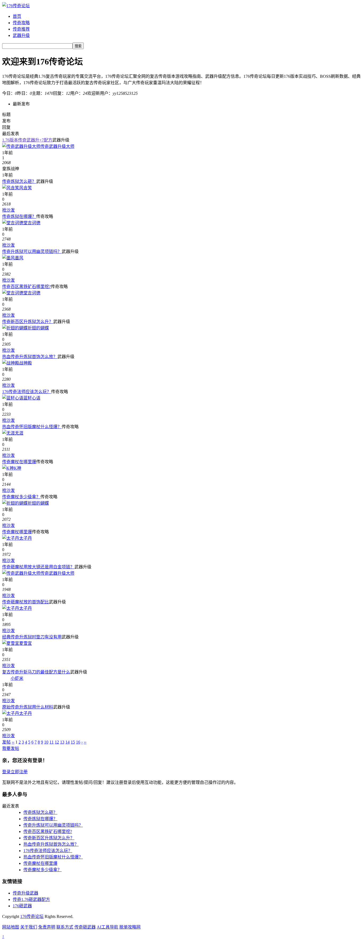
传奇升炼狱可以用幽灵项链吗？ (32, 251)
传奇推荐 (21, 29)
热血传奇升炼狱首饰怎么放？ (29, 356)
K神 (17, 468)
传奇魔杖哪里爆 (17, 532)
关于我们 (28, 927)
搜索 (78, 46)
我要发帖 (10, 748)
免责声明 (46, 927)
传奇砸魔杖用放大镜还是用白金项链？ (38, 567)
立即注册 (19, 772)
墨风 (19, 258)
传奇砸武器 (85, 927)
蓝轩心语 (31, 398)
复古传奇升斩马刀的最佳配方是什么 (36, 672)
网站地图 (10, 927)
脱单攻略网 (130, 927)
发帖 (6, 742)
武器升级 (21, 35)
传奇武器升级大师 (57, 146)
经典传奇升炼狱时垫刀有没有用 (32, 637)
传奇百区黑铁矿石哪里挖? (26, 286)
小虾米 (17, 678)
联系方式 (64, 927)
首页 (17, 16)
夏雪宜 (25, 643)
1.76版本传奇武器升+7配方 (27, 140)
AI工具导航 (107, 927)
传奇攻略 (21, 22)
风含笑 (25, 188)
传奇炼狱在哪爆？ (19, 216)
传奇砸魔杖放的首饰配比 (25, 602)
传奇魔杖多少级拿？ (21, 497)
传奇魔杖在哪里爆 (19, 461)
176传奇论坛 (32, 916)
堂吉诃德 (31, 223)
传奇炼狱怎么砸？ (19, 181)
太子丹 (25, 538)
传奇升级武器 (25, 893)
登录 (6, 772)
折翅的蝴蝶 (38, 328)
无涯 (19, 433)
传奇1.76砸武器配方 (31, 899)
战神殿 (25, 363)
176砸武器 (22, 906)
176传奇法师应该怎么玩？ (26, 391)
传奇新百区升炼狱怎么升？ (27, 321)
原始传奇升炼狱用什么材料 (27, 707)
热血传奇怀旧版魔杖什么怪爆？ (32, 426)
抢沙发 (8, 210)
